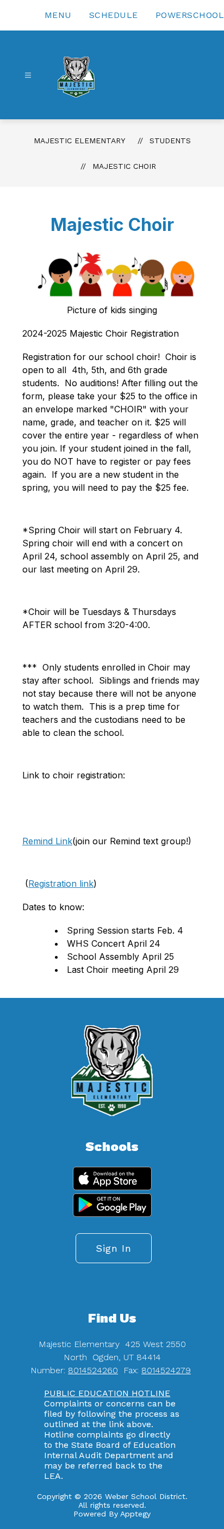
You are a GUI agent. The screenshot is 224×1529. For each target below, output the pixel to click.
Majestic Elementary (79, 140)
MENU (58, 15)
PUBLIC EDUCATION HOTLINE (107, 1393)
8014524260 (93, 1370)
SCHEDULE (113, 15)
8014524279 (166, 1370)
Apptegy (135, 1513)
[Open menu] (28, 75)
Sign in (114, 1248)
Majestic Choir (124, 166)
